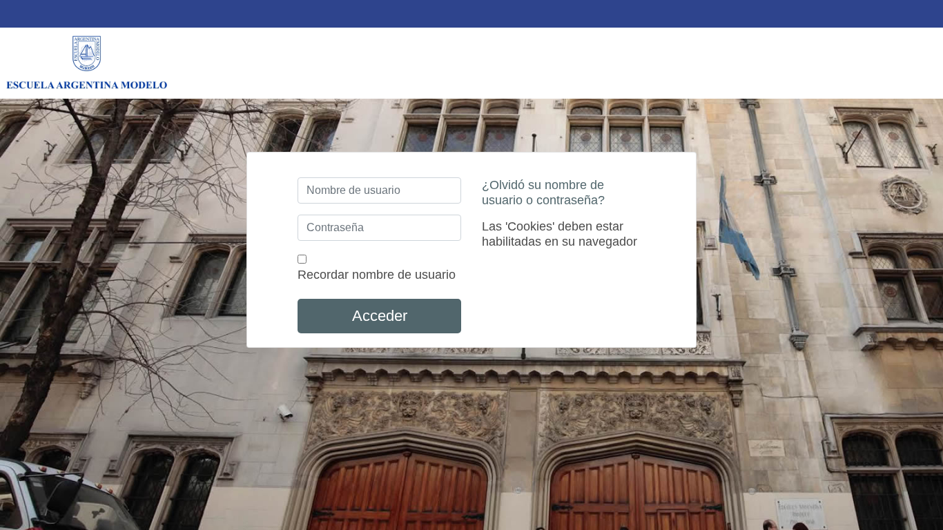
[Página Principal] (86, 63)
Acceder (379, 315)
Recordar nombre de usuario (377, 275)
